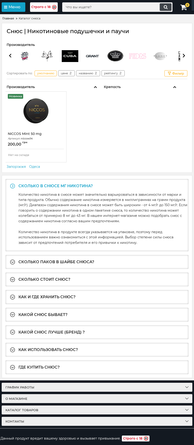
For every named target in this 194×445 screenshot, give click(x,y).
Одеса (34, 167)
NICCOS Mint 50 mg (25, 136)
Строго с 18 (41, 7)
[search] (166, 7)
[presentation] (10, 56)
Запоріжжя (16, 167)
